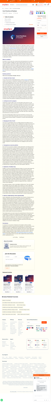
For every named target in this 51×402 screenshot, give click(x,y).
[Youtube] (27, 329)
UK (29, 344)
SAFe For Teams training (21, 304)
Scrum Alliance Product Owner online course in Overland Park (13, 302)
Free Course (20, 324)
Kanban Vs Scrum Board (6, 300)
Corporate (44, 17)
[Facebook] (29, 327)
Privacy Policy (7, 265)
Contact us (4, 327)
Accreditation (4, 323)
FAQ (11, 341)
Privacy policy (12, 345)
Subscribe (44, 322)
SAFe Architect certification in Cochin (8, 304)
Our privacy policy (13, 391)
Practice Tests (20, 325)
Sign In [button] (45, 4)
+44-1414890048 (30, 347)
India (44, 340)
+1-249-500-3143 (37, 342)
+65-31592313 (44, 347)
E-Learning (20, 323)
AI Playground (12, 333)
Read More (7, 291)
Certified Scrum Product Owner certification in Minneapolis (12, 307)
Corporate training (13, 329)
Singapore (45, 344)
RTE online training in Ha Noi (24, 309)
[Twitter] (32, 327)
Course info (20, 329)
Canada (37, 340)
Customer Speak (5, 325)
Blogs (19, 328)
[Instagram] (31, 327)
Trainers (19, 331)
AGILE (11, 8)
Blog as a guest (12, 328)
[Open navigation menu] (33, 4)
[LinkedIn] (27, 327)
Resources (6, 8)
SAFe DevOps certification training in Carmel (10, 309)
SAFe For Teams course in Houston (23, 314)
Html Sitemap (12, 348)
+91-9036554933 (44, 342)
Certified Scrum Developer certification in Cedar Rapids (11, 311)
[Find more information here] (41, 387)
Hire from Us (4, 343)
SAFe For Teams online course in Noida (9, 314)
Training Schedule (13, 330)
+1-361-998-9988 (30, 342)
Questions (20, 333)
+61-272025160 (37, 347)
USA (30, 340)
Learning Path (20, 332)
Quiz (19, 335)
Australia (37, 344)
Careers (3, 324)
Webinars (19, 327)
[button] (12, 5)
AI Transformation (13, 332)
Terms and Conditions (14, 265)
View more (31, 24)
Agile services (12, 325)
